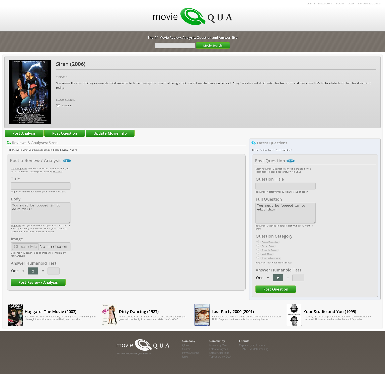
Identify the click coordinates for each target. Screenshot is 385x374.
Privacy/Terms (190, 352)
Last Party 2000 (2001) (233, 311)
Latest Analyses (218, 349)
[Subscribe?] (58, 105)
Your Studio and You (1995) (330, 311)
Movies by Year (218, 345)
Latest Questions (219, 352)
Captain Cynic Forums (252, 345)
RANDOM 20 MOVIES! (369, 3)
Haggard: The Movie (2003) (50, 311)
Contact (186, 349)
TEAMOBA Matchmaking (253, 349)
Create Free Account (319, 3)
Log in (340, 3)
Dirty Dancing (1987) (139, 311)
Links (185, 356)
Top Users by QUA (220, 356)
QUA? (351, 3)
